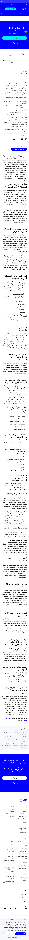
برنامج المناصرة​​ (23, 880)
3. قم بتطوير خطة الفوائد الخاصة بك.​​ (16, 115)
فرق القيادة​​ (24, 858)
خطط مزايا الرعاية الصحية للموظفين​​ (17, 126)
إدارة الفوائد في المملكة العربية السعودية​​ (16, 88)
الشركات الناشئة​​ (23, 865)
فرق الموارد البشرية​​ (22, 848)
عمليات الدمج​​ (24, 825)
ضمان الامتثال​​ (24, 813)
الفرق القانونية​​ (23, 851)
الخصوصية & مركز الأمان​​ (21, 919)
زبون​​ (13, 846)
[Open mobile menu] (3, 9)
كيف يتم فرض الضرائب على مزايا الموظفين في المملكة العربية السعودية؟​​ (15, 123)
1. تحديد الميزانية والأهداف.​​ (19, 110)
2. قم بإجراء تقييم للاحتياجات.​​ (18, 112)
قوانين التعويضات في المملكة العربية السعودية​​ (15, 83)
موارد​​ (12, 873)
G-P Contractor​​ (10, 813)
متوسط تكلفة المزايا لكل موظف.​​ (18, 117)
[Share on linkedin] (26, 139)
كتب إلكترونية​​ (11, 878)
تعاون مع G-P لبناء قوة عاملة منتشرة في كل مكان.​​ (15, 130)
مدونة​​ (12, 871)
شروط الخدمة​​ (12, 919)
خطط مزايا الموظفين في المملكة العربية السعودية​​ (16, 98)
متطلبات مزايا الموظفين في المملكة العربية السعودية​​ (15, 102)
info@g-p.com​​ (23, 897)
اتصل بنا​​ (25, 903)
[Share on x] (18, 139)
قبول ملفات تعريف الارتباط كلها (20, 933)
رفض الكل (8, 933)
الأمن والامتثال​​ (23, 832)
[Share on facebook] (22, 139)
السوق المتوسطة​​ (23, 868)
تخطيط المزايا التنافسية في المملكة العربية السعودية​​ (15, 93)
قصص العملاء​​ (24, 877)
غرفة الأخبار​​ (11, 851)
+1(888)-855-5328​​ (22, 896)
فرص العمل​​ (11, 844)
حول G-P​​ (12, 841)
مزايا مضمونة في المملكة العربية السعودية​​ (16, 85)
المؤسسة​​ (25, 870)
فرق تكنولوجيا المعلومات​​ (21, 856)
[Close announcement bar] (1, 1)
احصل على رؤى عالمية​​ (21, 818)
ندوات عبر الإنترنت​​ (9, 876)
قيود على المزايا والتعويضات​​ (19, 90)
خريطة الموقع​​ (11, 856)
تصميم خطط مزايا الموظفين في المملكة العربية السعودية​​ (16, 106)
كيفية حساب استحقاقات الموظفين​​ (18, 120)
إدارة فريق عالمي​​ (23, 816)
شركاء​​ (12, 853)
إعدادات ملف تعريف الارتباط (14, 937)
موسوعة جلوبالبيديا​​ (22, 841)
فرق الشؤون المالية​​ (22, 853)
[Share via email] (14, 139)
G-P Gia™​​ (11, 816)
